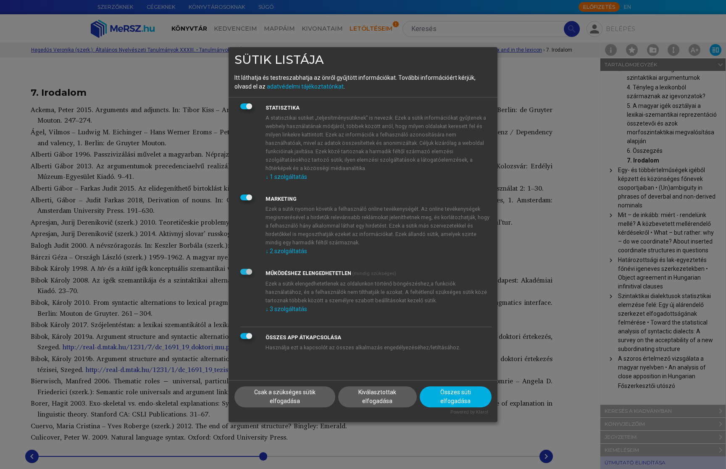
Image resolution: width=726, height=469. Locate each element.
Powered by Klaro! (469, 412)
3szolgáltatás (286, 309)
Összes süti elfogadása (455, 397)
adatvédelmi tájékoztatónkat (305, 86)
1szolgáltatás (286, 176)
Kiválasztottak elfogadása (377, 397)
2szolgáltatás (286, 251)
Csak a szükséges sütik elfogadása (285, 397)
